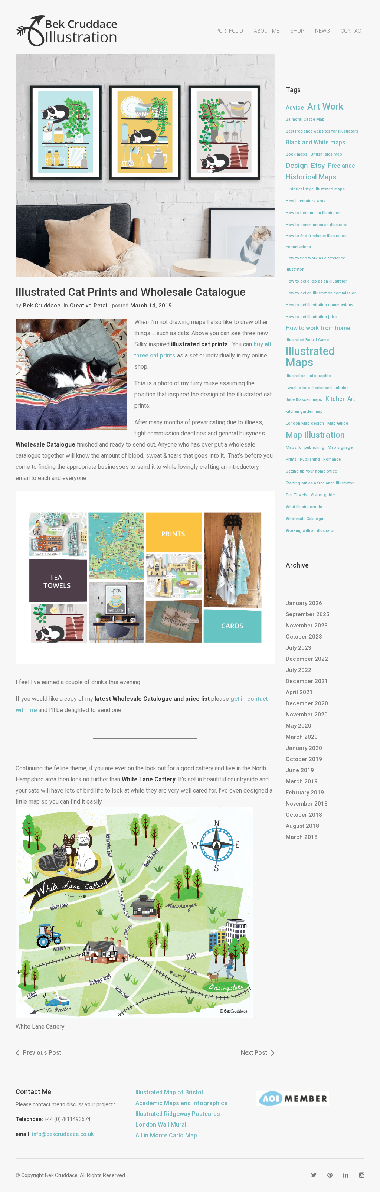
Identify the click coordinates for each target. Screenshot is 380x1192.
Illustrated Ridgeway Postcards (177, 1113)
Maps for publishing (305, 447)
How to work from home (318, 328)
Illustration (295, 375)
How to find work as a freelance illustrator (315, 264)
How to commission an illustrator (317, 224)
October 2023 (304, 636)
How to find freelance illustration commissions (316, 241)
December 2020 (307, 703)
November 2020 (307, 714)
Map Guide (337, 423)
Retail (101, 305)
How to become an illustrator (313, 212)
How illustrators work (306, 201)
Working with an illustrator (310, 530)
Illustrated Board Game (307, 339)
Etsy (318, 165)
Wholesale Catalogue (305, 518)
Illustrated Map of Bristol (169, 1092)
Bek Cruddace (41, 305)
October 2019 (304, 759)
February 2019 (305, 792)
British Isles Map (326, 154)
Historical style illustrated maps (315, 189)
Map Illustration (315, 435)
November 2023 (307, 625)
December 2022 (307, 659)
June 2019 (300, 770)
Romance (332, 459)
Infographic (320, 375)
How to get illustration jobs (311, 316)
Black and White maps (315, 142)
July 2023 (298, 647)
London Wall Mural (160, 1124)
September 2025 (308, 614)
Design (297, 165)
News (322, 31)
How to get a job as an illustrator (316, 281)
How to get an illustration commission (321, 293)
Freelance (341, 165)
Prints (291, 459)
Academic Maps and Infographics (181, 1103)
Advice (295, 107)
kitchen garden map (304, 411)
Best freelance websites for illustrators (322, 131)
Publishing (310, 459)
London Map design (305, 423)
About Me (266, 31)
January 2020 (304, 748)
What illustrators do (304, 506)
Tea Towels (296, 495)
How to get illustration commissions (319, 305)
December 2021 (307, 681)
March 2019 (302, 781)
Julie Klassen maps (304, 399)
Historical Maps (311, 177)
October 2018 (304, 814)
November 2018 (307, 803)
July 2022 (298, 670)
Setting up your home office (311, 471)
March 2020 (302, 737)
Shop (297, 31)
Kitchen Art (340, 398)
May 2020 (298, 725)
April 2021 (299, 692)
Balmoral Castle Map (305, 119)
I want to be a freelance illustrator (317, 387)
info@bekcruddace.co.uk (63, 1134)
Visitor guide (323, 495)
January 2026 (304, 603)
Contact (352, 31)
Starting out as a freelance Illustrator (320, 483)
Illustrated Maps (310, 357)
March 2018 (302, 837)
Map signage (340, 447)
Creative (81, 305)
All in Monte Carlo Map (166, 1135)
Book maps (296, 154)
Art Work (325, 106)
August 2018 (302, 826)
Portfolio (229, 31)
